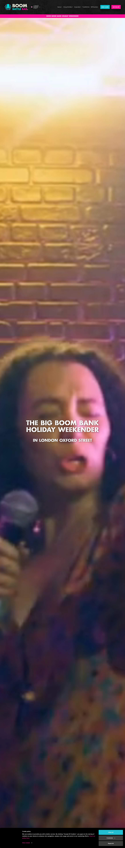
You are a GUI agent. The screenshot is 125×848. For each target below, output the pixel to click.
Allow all (110, 832)
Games (59, 7)
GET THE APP (116, 7)
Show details (26, 842)
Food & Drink (85, 7)
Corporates (77, 7)
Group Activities (67, 7)
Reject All (111, 843)
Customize (110, 838)
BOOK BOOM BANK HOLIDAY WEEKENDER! (62, 16)
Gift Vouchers (94, 7)
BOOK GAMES (105, 7)
